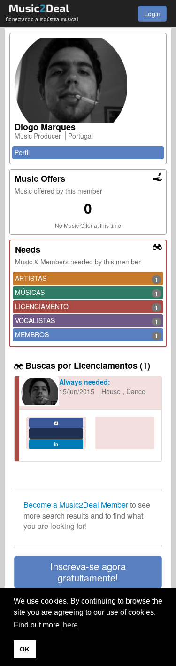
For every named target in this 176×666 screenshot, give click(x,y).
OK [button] (25, 649)
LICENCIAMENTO (86, 307)
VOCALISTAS (86, 321)
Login (152, 13)
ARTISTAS (86, 278)
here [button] (70, 625)
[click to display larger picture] (88, 80)
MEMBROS (86, 335)
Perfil (22, 152)
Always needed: (84, 382)
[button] (88, 572)
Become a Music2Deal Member (75, 504)
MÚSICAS (86, 292)
